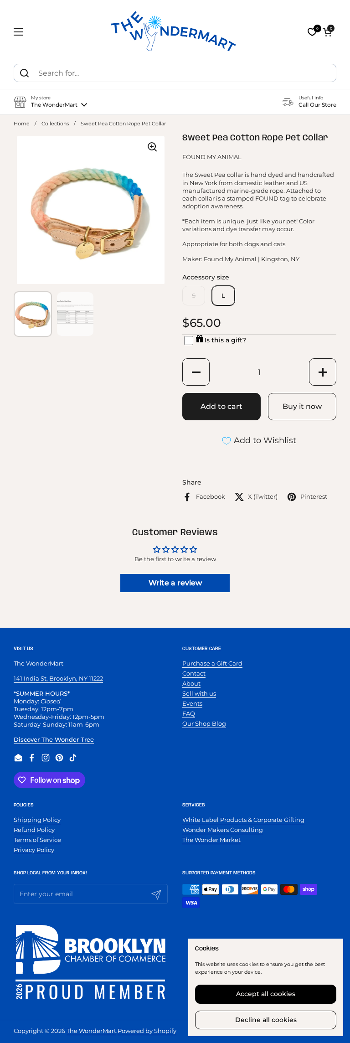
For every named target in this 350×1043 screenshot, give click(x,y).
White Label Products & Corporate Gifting (243, 819)
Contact (194, 673)
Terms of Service (37, 839)
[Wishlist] (312, 32)
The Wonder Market (211, 839)
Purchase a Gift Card (212, 663)
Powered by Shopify (147, 1030)
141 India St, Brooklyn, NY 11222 (58, 678)
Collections (55, 124)
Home (22, 124)
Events (192, 703)
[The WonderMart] (175, 32)
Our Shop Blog (204, 723)
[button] (327, 32)
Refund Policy (34, 829)
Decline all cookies (266, 1020)
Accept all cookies (265, 994)
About (191, 683)
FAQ (188, 713)
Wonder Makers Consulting (222, 829)
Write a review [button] (175, 582)
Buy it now (302, 406)
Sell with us (199, 693)
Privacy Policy (34, 849)
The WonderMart (91, 1030)
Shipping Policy (37, 819)
